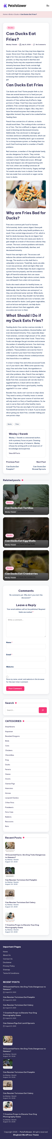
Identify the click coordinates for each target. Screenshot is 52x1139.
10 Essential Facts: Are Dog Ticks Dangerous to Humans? (25, 856)
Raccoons (9, 821)
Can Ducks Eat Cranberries (21, 573)
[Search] (43, 710)
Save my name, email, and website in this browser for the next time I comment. (25, 680)
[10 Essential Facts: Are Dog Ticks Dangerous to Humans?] (10, 846)
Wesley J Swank (18, 433)
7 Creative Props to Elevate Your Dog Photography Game (22, 926)
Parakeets (9, 807)
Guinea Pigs (10, 783)
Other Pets (9, 802)
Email (9, 654)
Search (9, 702)
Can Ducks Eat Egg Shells (20, 540)
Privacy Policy (9, 966)
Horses (8, 793)
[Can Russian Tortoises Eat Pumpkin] (10, 872)
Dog (7, 760)
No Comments (41, 44)
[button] (14, 453)
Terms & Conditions (11, 973)
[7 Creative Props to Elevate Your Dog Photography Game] (10, 917)
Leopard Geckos (12, 798)
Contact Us (7, 959)
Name (9, 642)
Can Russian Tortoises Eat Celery (20, 902)
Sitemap (6, 969)
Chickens (8, 750)
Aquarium (9, 731)
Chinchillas (9, 755)
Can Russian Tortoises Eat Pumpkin (21, 880)
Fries (17, 424)
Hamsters (9, 788)
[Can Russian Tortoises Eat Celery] (10, 894)
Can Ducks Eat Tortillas (19, 507)
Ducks (16, 14)
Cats (7, 746)
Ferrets (8, 769)
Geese (7, 774)
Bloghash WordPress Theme (26, 1135)
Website (10, 667)
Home (5, 14)
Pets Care (9, 812)
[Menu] (47, 5)
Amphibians (10, 726)
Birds (11, 14)
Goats (7, 779)
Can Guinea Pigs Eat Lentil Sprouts (19, 1023)
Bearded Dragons (12, 736)
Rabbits (8, 817)
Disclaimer (7, 962)
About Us (7, 955)
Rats (7, 826)
